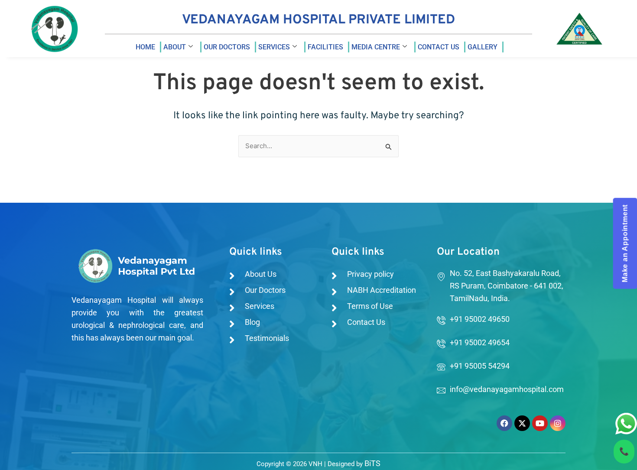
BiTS (372, 463)
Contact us (438, 47)
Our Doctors (227, 47)
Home (145, 47)
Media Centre (375, 47)
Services (274, 47)
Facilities (325, 47)
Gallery (482, 47)
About (174, 47)
